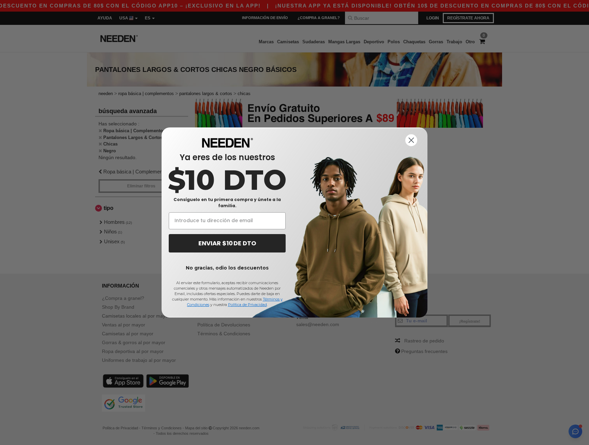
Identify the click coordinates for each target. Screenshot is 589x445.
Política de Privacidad (247, 304)
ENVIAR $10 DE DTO (227, 243)
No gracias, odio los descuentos (227, 268)
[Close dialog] (411, 140)
